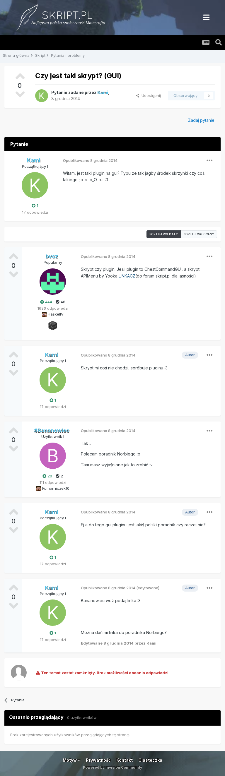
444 (48, 301)
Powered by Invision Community (112, 767)
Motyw (70, 760)
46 (62, 301)
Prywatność (98, 760)
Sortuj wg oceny (199, 234)
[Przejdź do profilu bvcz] (53, 281)
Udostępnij (150, 95)
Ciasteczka (150, 760)
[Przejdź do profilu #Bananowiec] (53, 456)
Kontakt (124, 760)
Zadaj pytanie (201, 120)
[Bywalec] (52, 325)
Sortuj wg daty (163, 234)
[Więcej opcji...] (209, 160)
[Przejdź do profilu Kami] (41, 95)
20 (49, 476)
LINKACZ (127, 275)
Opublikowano (90, 160)
